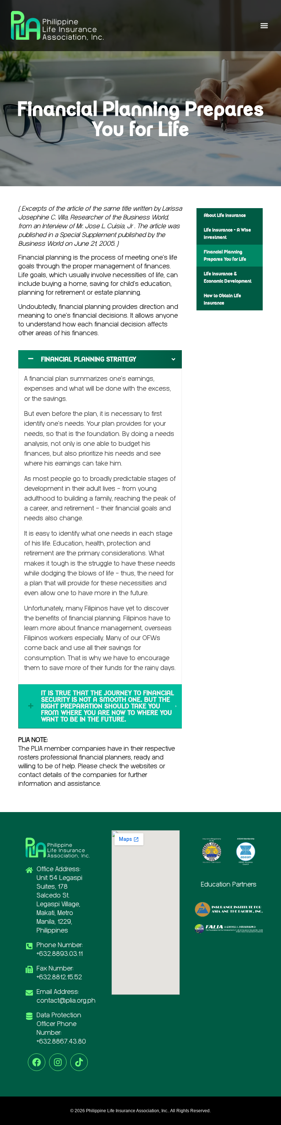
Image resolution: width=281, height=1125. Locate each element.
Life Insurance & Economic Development (227, 277)
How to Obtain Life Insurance (222, 299)
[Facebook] (36, 1062)
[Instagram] (58, 1062)
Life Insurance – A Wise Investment (227, 233)
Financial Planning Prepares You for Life (225, 255)
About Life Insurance (225, 215)
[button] (264, 26)
